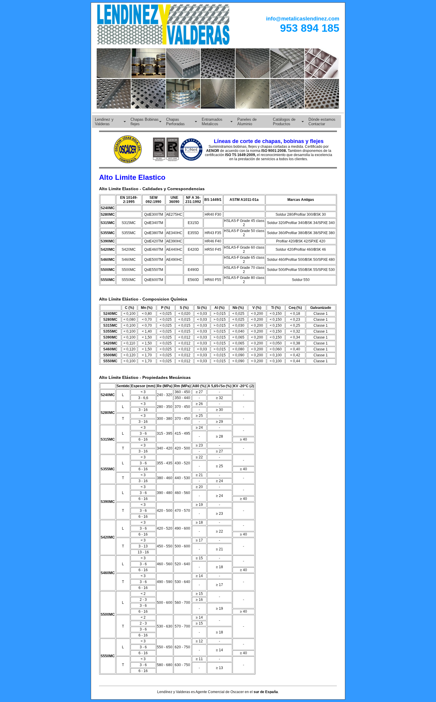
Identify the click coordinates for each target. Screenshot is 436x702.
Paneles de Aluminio (247, 121)
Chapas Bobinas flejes (145, 121)
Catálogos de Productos (284, 121)
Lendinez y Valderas (104, 121)
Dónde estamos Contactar (321, 121)
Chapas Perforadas (175, 121)
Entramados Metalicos (212, 121)
